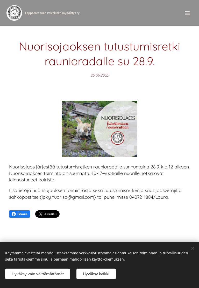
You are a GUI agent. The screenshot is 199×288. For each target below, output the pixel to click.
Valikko (187, 13)
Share (22, 214)
